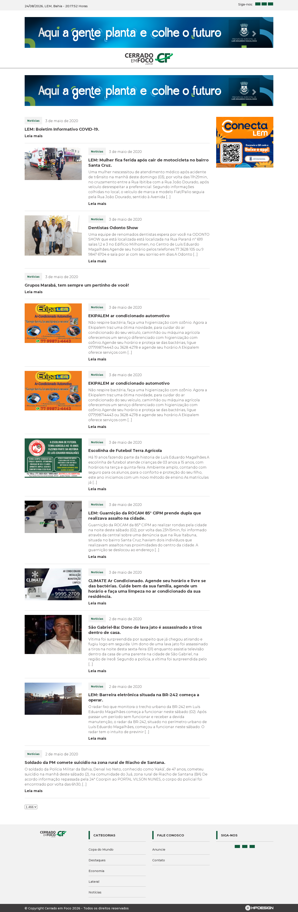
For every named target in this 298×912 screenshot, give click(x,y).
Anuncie (158, 849)
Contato (158, 860)
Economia (96, 871)
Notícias (95, 892)
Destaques (97, 860)
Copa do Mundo (101, 849)
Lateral (94, 882)
